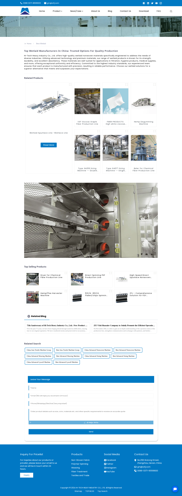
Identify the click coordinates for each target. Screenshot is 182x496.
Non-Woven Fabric (80, 460)
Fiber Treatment (79, 471)
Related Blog (38, 316)
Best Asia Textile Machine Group (67, 350)
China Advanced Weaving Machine (39, 356)
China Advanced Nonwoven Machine (97, 350)
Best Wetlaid (41, 44)
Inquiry (26, 475)
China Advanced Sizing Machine (96, 356)
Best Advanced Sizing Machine (123, 356)
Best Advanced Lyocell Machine (66, 362)
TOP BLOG (89, 491)
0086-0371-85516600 (147, 470)
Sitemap (78, 491)
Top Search (102, 491)
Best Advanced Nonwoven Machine (128, 350)
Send (91, 431)
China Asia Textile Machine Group (39, 350)
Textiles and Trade (80, 475)
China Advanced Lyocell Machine (38, 362)
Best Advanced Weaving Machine (68, 356)
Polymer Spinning (79, 463)
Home (29, 44)
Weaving (75, 467)
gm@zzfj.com (143, 466)
